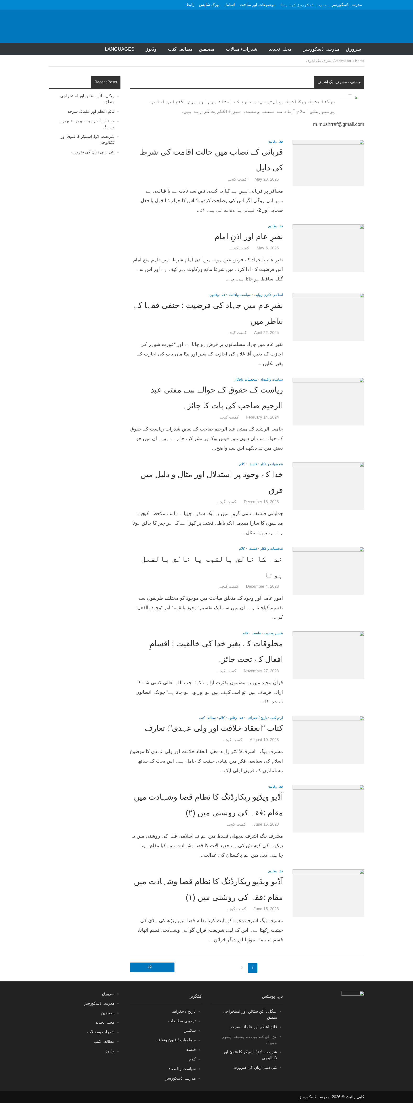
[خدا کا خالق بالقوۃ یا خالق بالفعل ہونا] (328, 570)
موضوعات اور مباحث (258, 4)
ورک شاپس (209, 4)
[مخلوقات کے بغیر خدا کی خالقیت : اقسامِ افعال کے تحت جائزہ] (328, 654)
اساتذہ (229, 4)
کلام (242, 464)
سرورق (353, 49)
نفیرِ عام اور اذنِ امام (249, 236)
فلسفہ (252, 464)
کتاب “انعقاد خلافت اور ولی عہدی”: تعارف (214, 728)
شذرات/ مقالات (241, 49)
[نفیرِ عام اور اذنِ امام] (328, 247)
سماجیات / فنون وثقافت (175, 1040)
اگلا (150, 967)
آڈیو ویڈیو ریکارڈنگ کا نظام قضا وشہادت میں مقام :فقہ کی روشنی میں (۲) (208, 804)
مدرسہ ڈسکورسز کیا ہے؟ (303, 4)
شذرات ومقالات (100, 1032)
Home (359, 61)
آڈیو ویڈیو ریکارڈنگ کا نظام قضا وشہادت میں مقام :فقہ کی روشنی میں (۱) (208, 889)
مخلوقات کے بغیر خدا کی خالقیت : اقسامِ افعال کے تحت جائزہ (216, 651)
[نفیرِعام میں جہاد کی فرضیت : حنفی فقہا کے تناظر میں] (328, 316)
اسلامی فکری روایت (268, 295)
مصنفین (206, 49)
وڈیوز (151, 49)
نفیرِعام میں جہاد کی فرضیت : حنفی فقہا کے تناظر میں (208, 313)
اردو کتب (276, 718)
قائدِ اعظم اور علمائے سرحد (90, 111)
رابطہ (189, 4)
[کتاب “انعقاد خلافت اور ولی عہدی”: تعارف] (328, 739)
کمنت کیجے (237, 179)
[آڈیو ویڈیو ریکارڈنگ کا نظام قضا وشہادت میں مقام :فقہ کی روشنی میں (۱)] (328, 892)
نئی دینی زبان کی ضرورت (92, 152)
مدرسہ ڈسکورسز (347, 4)
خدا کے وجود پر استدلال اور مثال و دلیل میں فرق (211, 482)
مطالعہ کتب (180, 49)
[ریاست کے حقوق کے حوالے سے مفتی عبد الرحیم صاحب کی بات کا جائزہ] (328, 401)
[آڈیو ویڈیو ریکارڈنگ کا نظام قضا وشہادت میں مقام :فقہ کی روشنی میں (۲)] (328, 808)
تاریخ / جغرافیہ (256, 718)
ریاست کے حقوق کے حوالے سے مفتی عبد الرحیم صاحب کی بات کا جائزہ (217, 397)
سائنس (190, 1030)
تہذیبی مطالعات (182, 1021)
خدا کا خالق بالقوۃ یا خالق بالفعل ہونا (212, 566)
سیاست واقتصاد (239, 295)
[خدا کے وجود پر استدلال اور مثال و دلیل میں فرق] (328, 485)
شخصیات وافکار (246, 379)
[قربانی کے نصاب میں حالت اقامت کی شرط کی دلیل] (328, 162)
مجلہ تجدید (280, 49)
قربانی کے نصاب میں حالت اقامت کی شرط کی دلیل (211, 159)
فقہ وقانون (275, 141)
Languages (119, 49)
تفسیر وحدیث (273, 633)
